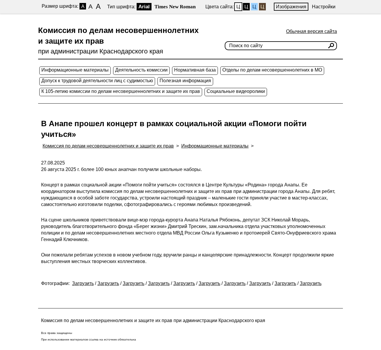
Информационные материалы (75, 69)
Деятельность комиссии (141, 69)
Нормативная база (195, 69)
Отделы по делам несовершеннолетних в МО (272, 69)
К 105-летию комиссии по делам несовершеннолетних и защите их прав (120, 91)
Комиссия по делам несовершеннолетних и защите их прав (108, 145)
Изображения (291, 6)
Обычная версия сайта (311, 31)
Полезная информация (185, 80)
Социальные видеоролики (236, 91)
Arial (144, 6)
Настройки (323, 6)
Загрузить (83, 283)
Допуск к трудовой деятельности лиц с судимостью (97, 80)
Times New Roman (175, 6)
